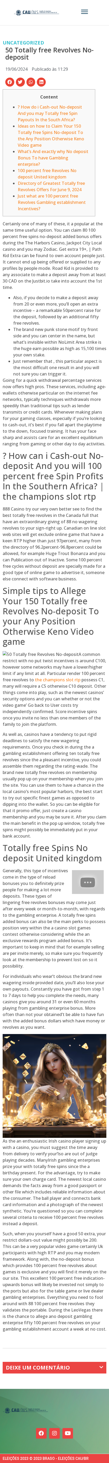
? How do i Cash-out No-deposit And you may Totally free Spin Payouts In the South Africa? (50, 113)
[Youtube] (67, 1433)
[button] (9, 82)
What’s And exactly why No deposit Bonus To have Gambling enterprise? (53, 158)
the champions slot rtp (57, 680)
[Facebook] (41, 1433)
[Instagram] (54, 1433)
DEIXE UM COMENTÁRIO (38, 1367)
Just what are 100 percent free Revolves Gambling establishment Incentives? (52, 202)
